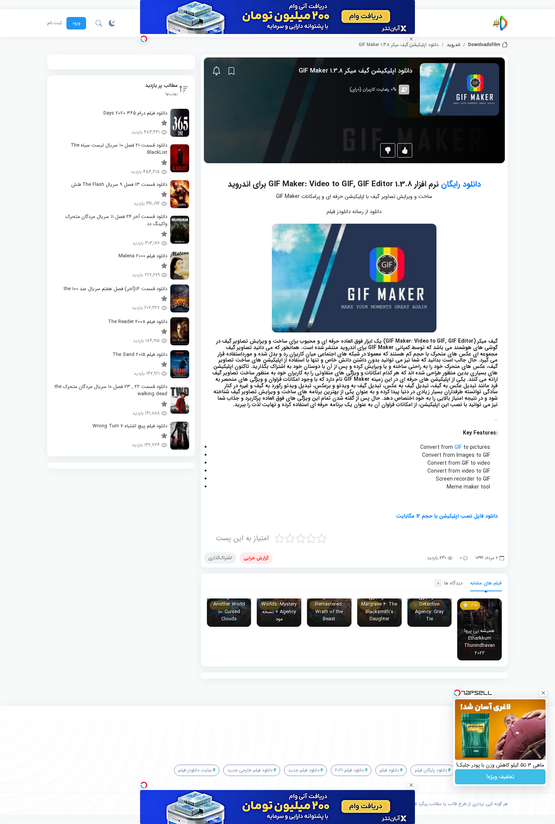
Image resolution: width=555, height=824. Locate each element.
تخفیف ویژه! (500, 777)
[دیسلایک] (387, 150)
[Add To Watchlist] (231, 71)
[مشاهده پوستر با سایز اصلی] (459, 89)
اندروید (453, 45)
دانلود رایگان (461, 184)
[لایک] (404, 150)
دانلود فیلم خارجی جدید (250, 770)
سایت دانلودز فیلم (195, 770)
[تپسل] (144, 39)
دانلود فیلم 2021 (349, 770)
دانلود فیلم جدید (303, 770)
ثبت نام (54, 23)
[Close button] (543, 693)
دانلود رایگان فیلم (431, 770)
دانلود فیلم (389, 770)
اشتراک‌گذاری (220, 557)
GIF (458, 447)
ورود (76, 22)
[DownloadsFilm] (500, 23)
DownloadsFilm (484, 45)
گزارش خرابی (256, 557)
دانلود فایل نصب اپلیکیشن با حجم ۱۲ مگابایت (447, 516)
